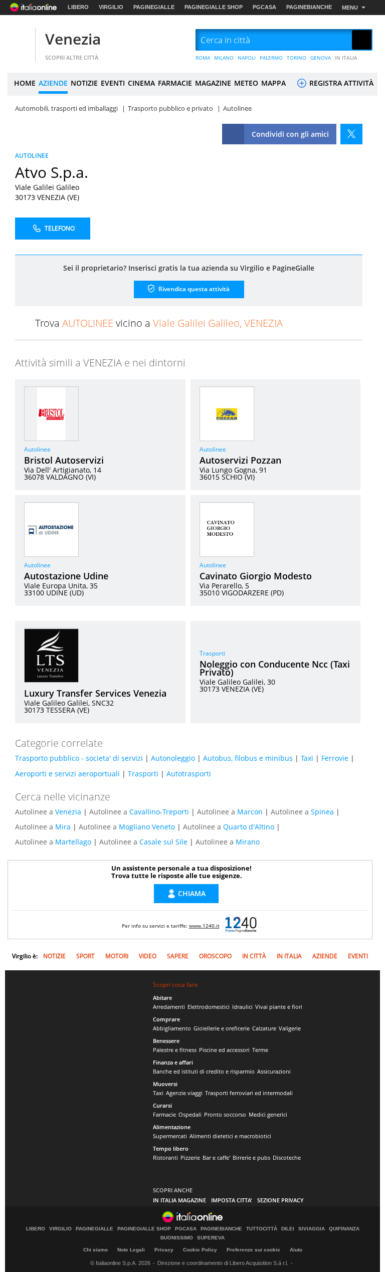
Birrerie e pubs (251, 1157)
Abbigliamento (172, 1028)
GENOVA (320, 57)
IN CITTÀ (254, 956)
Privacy (163, 1249)
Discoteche (287, 1157)
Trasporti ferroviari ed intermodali (249, 1093)
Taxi (307, 758)
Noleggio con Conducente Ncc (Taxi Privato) (275, 668)
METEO (246, 83)
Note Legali (131, 1249)
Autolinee (37, 449)
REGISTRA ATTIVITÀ (340, 83)
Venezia (73, 39)
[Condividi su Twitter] (351, 134)
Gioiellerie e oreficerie (222, 1028)
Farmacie (164, 1114)
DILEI (287, 1228)
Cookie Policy (200, 1249)
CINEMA (141, 83)
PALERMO (271, 57)
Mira (63, 826)
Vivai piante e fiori (278, 1006)
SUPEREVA (211, 1237)
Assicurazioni (274, 1071)
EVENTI (113, 83)
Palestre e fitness (175, 1049)
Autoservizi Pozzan (240, 460)
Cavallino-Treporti (159, 811)
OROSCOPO (215, 956)
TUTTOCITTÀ (261, 1228)
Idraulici (242, 1006)
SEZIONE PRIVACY (280, 1200)
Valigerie (290, 1028)
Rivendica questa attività (193, 288)
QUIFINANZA (344, 1228)
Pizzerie (190, 1157)
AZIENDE (53, 83)
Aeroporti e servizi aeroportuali (67, 773)
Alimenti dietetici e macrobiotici (230, 1136)
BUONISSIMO (176, 1237)
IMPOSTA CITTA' (231, 1200)
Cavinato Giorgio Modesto (256, 576)
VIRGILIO (111, 7)
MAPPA (273, 83)
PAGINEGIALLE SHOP (213, 7)
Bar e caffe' (216, 1157)
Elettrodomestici (208, 1006)
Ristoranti (165, 1157)
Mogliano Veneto (147, 826)
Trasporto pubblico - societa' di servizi (79, 758)
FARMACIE (175, 83)
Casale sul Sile (163, 841)
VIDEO (147, 956)
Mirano (248, 841)
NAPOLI (247, 57)
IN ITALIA (346, 57)
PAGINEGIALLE (153, 7)
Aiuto (296, 1249)
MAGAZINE (213, 83)
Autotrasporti (188, 773)
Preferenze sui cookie (253, 1249)
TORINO (296, 57)
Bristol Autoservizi (64, 460)
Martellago (73, 841)
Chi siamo (95, 1249)
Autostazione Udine (66, 576)
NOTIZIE (84, 83)
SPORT (85, 956)
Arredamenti (169, 1006)
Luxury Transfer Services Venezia (95, 693)
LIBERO (78, 7)
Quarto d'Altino (248, 826)
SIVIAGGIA (311, 1228)
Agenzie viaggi (184, 1093)
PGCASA (264, 7)
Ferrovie (334, 758)
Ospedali (190, 1114)
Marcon (250, 811)
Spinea (322, 811)
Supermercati (170, 1136)
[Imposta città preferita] (20, 40)
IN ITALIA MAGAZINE (179, 1200)
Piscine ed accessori (224, 1049)
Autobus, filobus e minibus (248, 758)
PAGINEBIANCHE (309, 7)
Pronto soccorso (225, 1114)
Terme (260, 1049)
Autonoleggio (173, 758)
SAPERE (177, 956)
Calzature (264, 1028)
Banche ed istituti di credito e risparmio (204, 1071)
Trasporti (212, 653)
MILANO (224, 57)
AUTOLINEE (32, 155)
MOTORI (116, 956)
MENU (350, 8)
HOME (25, 83)
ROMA (203, 57)
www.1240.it (204, 925)
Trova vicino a (159, 323)
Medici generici (268, 1114)
